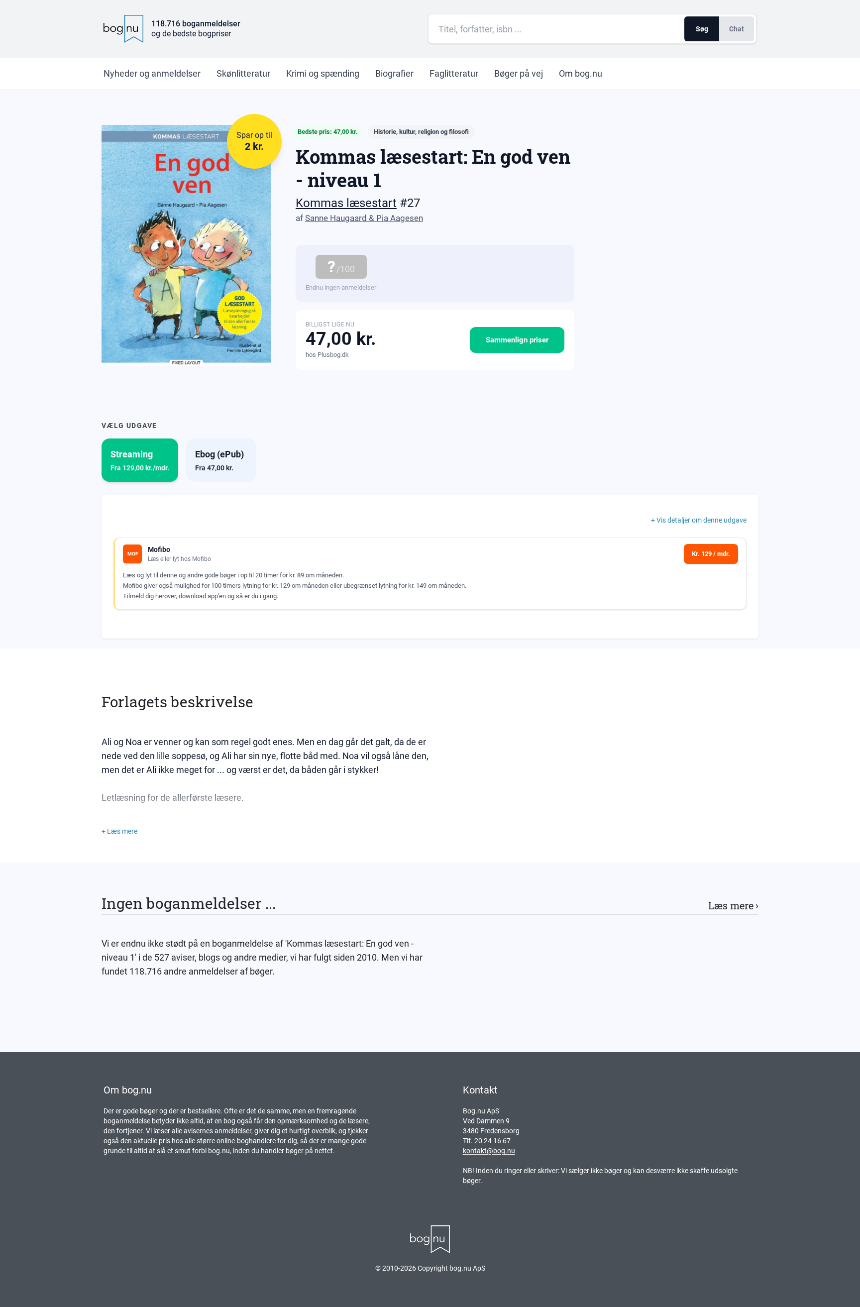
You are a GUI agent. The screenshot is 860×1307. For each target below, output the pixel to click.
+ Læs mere (119, 831)
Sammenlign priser (517, 339)
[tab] (140, 460)
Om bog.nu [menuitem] (580, 73)
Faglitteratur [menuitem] (454, 73)
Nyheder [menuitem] (152, 73)
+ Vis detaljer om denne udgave (699, 520)
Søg (702, 29)
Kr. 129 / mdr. (711, 553)
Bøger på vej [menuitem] (518, 73)
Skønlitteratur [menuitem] (243, 73)
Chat (736, 29)
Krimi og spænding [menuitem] (322, 73)
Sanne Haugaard (336, 218)
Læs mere (733, 905)
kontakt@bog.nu (489, 1151)
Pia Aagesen (399, 218)
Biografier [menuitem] (394, 73)
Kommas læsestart (346, 203)
